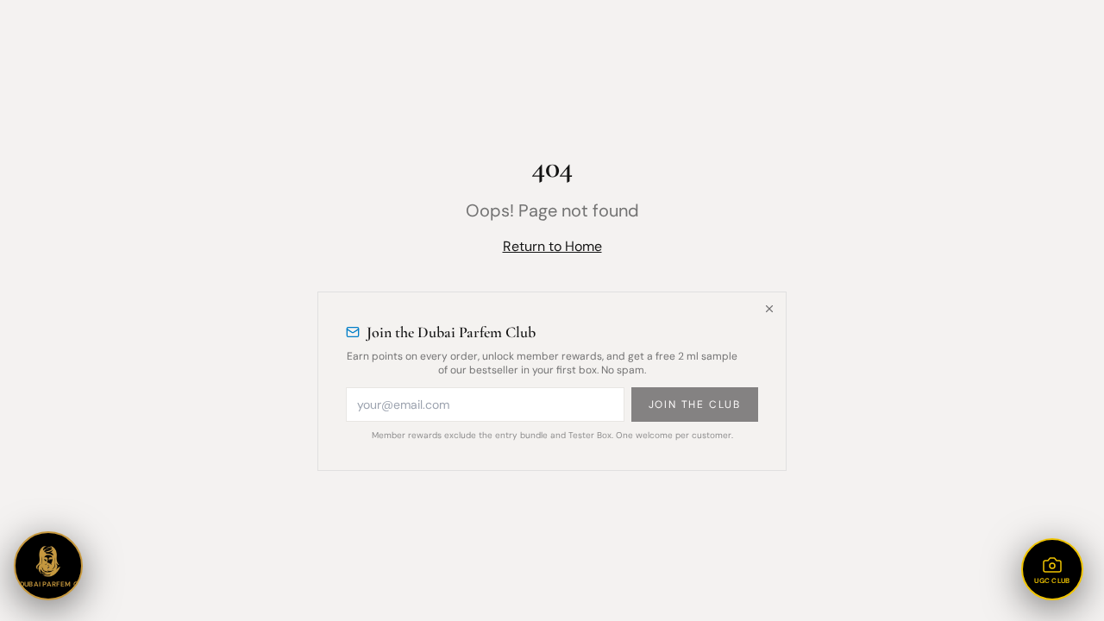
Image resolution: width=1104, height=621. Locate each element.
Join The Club (695, 404)
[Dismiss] (769, 308)
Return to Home (552, 246)
